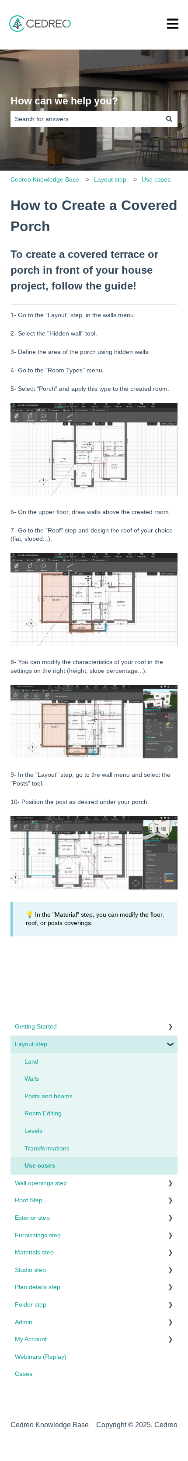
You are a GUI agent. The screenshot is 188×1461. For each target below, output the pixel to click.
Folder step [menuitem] (30, 1304)
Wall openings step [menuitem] (41, 1182)
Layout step (110, 179)
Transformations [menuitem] (47, 1148)
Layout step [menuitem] (31, 1043)
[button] (171, 1028)
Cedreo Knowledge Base (44, 179)
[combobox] (85, 119)
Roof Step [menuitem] (28, 1200)
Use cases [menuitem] (39, 1165)
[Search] (169, 119)
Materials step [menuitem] (34, 1252)
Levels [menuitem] (33, 1130)
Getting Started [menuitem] (36, 1026)
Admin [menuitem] (23, 1321)
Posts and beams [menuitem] (48, 1096)
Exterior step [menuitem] (32, 1217)
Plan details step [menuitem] (37, 1286)
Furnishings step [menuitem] (38, 1235)
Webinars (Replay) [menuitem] (40, 1356)
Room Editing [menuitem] (43, 1113)
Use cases (156, 179)
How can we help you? (64, 101)
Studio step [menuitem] (30, 1269)
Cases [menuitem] (23, 1373)
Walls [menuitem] (31, 1078)
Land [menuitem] (31, 1061)
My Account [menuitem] (31, 1339)
